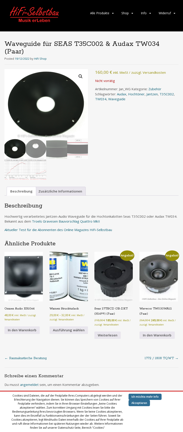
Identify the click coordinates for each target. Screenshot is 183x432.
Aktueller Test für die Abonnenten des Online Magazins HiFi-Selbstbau (58, 229)
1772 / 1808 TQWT (162, 358)
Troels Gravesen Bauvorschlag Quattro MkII (66, 221)
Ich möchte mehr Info (145, 397)
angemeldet (29, 384)
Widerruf (165, 13)
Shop (125, 13)
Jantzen (152, 94)
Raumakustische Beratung (25, 358)
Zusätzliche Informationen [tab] (60, 191)
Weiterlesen (107, 335)
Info (144, 13)
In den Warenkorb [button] (22, 330)
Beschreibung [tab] (21, 191)
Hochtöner (136, 94)
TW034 (100, 99)
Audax (121, 94)
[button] (81, 76)
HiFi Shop (40, 59)
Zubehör (154, 89)
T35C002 (167, 94)
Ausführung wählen (69, 330)
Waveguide (116, 99)
